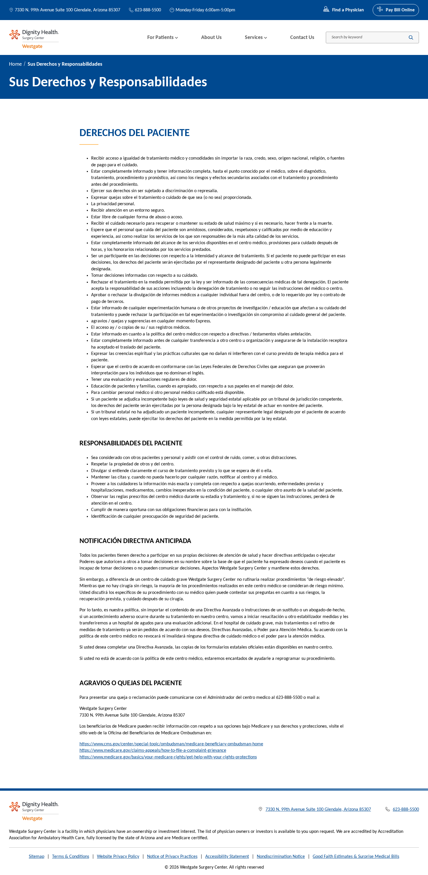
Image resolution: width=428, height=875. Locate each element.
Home (15, 64)
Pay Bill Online (400, 10)
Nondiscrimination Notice (281, 856)
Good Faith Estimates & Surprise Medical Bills (356, 856)
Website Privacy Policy (118, 856)
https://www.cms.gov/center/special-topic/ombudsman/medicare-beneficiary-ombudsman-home (171, 744)
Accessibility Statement (227, 856)
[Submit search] (411, 37)
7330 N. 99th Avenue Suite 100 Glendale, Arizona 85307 (67, 10)
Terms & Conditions (70, 856)
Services (254, 37)
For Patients (160, 37)
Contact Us (302, 37)
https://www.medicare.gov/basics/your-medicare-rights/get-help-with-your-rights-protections (168, 757)
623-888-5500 (148, 10)
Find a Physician (348, 10)
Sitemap (36, 856)
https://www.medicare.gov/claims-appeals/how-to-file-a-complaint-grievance (152, 750)
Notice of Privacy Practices (172, 856)
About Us (211, 37)
